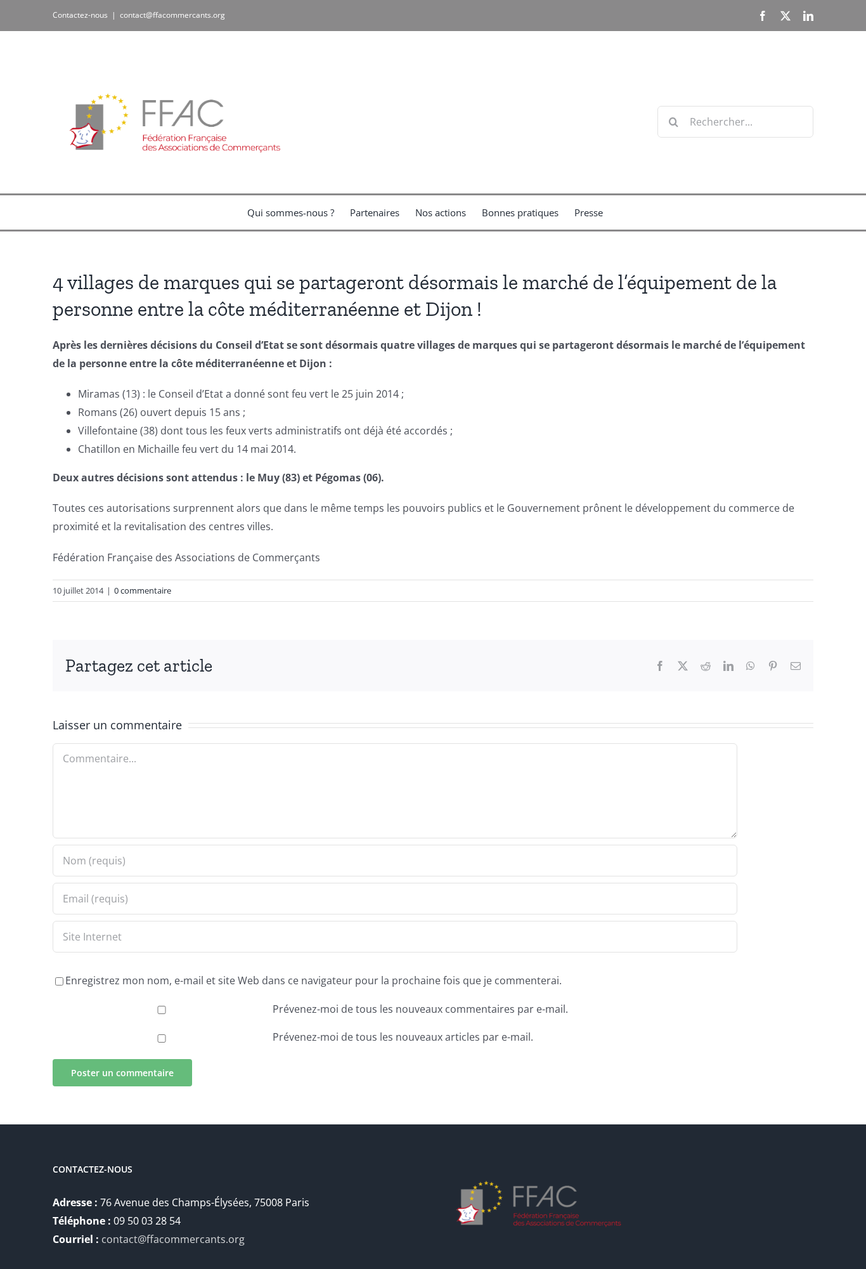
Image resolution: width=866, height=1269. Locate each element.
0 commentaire (142, 590)
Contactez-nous (80, 15)
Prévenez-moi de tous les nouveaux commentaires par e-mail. (420, 1009)
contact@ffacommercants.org (172, 15)
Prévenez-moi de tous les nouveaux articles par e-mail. (403, 1037)
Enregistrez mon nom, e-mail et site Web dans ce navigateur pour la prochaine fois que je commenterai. (313, 980)
